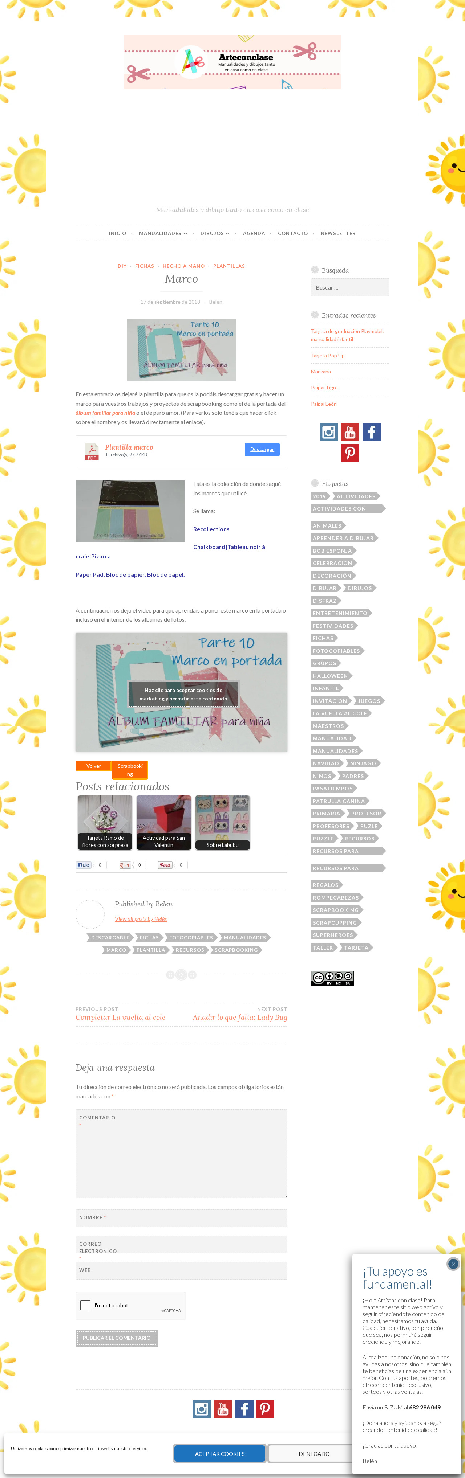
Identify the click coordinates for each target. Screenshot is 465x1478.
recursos (190, 950)
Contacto (293, 233)
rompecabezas (336, 897)
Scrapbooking (130, 770)
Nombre (92, 1217)
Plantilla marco (129, 447)
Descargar (262, 449)
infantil (326, 688)
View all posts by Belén (141, 918)
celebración (332, 563)
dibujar (325, 588)
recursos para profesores (336, 868)
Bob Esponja (332, 551)
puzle (369, 826)
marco (116, 950)
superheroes (333, 935)
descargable (110, 938)
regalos (326, 885)
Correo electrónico (97, 1251)
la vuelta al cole (340, 713)
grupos (324, 663)
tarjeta (356, 948)
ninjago (363, 763)
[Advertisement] (232, 150)
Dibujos (212, 233)
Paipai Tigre (324, 387)
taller (323, 948)
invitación (330, 701)
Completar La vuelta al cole (121, 1014)
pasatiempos (333, 788)
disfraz (325, 601)
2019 (319, 496)
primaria (326, 813)
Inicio (117, 233)
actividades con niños (339, 509)
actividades (356, 496)
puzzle (323, 838)
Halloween (330, 676)
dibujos (360, 588)
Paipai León (324, 404)
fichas (149, 938)
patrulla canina (339, 801)
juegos (369, 701)
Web (85, 1270)
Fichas (144, 266)
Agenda (254, 233)
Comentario (97, 1121)
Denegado (314, 1453)
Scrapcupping (335, 923)
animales (327, 526)
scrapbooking (236, 950)
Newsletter (338, 233)
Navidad (326, 763)
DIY (122, 266)
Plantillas (229, 266)
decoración (332, 576)
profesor (366, 813)
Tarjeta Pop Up (328, 355)
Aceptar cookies (220, 1453)
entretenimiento (340, 613)
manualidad (332, 738)
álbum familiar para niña (105, 412)
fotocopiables (191, 938)
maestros (328, 726)
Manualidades (160, 233)
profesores (331, 826)
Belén (215, 302)
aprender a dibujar (343, 538)
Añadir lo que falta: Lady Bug (240, 1014)
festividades (333, 626)
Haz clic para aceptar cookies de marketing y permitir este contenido (183, 694)
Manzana (321, 371)
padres (353, 776)
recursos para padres (336, 851)
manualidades (245, 938)
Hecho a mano (184, 266)
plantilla (151, 950)
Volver (93, 766)
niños (322, 776)
